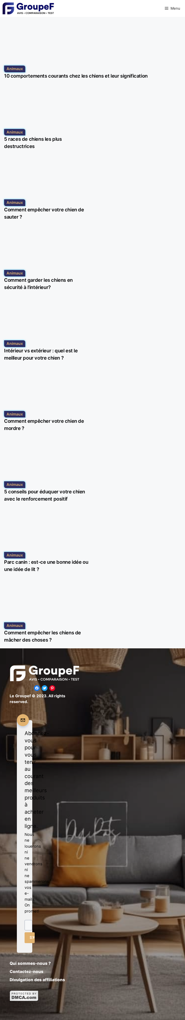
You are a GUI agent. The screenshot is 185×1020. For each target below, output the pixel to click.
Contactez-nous (26, 971)
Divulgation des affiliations (37, 979)
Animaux (15, 68)
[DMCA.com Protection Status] (24, 1000)
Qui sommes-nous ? (30, 963)
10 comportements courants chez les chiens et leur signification (76, 76)
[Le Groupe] (28, 8)
